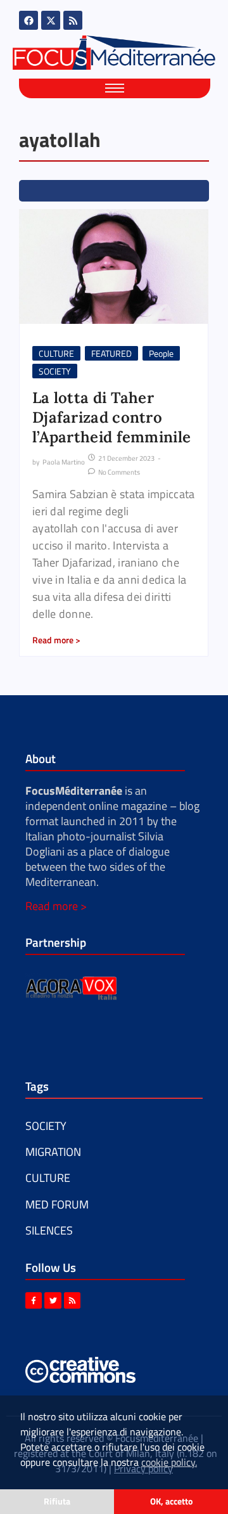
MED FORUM (57, 1204)
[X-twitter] (50, 20)
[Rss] (72, 20)
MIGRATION (53, 1151)
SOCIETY (55, 371)
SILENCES (49, 1230)
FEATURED (111, 353)
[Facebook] (28, 20)
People (161, 353)
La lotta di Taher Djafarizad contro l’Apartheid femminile (111, 417)
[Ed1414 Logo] (114, 52)
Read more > (56, 905)
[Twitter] (52, 1300)
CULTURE (56, 353)
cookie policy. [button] (169, 1462)
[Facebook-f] (33, 1300)
